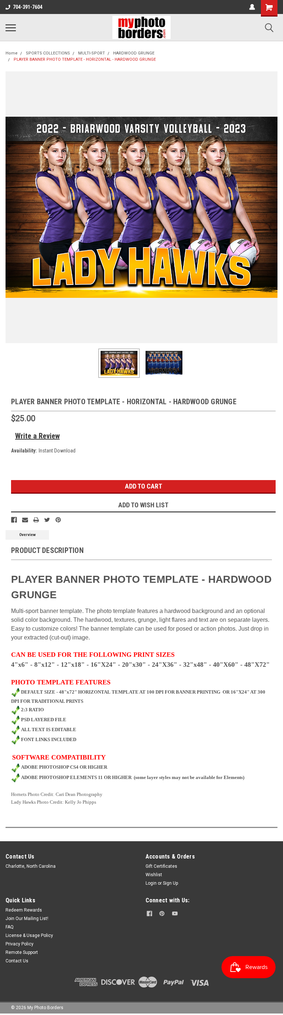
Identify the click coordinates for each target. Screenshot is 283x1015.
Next (271, 207)
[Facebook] (14, 520)
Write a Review (37, 435)
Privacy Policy (20, 944)
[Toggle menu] (11, 27)
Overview (27, 534)
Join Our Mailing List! (27, 918)
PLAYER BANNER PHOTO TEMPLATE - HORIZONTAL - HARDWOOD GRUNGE (85, 59)
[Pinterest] (58, 520)
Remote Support (22, 952)
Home (12, 53)
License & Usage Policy (29, 935)
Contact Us (17, 960)
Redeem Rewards (24, 910)
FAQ (10, 927)
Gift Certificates (161, 866)
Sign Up (170, 883)
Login (151, 883)
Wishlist (154, 874)
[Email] (25, 520)
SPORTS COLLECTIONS (48, 53)
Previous (11, 207)
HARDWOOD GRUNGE (133, 53)
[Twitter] (47, 520)
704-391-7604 (27, 7)
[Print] (36, 520)
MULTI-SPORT (91, 53)
